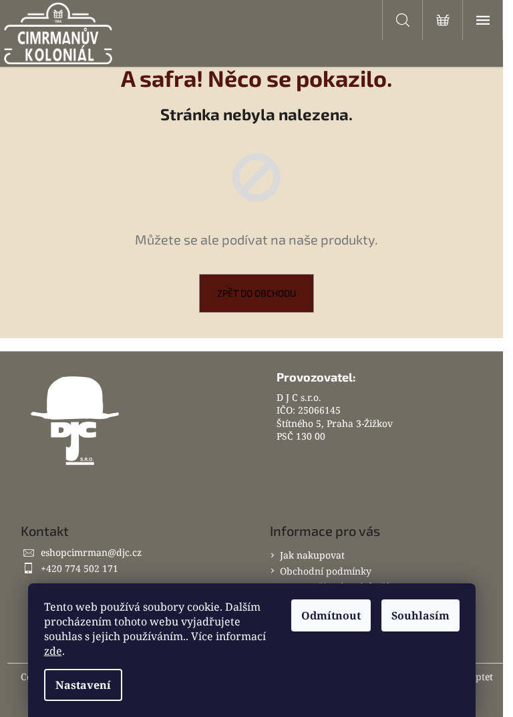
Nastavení (83, 685)
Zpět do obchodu (256, 293)
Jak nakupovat (312, 555)
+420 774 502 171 (79, 568)
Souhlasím (420, 615)
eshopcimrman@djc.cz (91, 552)
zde (53, 650)
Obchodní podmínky (325, 571)
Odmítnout (331, 615)
